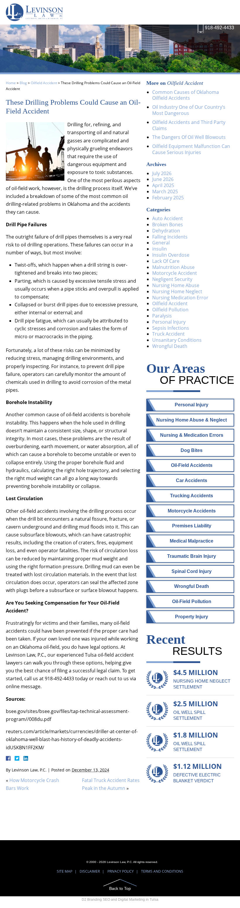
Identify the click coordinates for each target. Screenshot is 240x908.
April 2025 (163, 185)
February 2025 (168, 197)
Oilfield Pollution (170, 309)
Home (11, 82)
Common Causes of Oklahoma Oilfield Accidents (185, 95)
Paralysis (162, 316)
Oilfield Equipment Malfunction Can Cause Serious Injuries (191, 149)
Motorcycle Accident (174, 273)
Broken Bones (167, 224)
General (161, 242)
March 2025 (165, 191)
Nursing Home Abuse (175, 285)
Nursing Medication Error (180, 297)
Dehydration (166, 230)
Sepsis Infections (170, 328)
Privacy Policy (120, 871)
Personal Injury (169, 322)
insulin (159, 249)
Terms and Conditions (162, 871)
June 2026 (163, 179)
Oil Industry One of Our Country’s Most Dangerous (188, 110)
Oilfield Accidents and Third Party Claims (188, 125)
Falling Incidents (170, 237)
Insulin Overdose (170, 255)
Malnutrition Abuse (173, 267)
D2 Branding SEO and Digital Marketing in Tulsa (120, 899)
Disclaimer (90, 871)
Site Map (64, 871)
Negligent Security (172, 279)
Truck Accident (168, 334)
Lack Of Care (165, 261)
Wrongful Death (169, 346)
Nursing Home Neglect (177, 291)
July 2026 (162, 173)
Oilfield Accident (44, 82)
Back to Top (120, 888)
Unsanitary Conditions (177, 340)
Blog (23, 82)
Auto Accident (167, 218)
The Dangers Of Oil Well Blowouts (189, 137)
